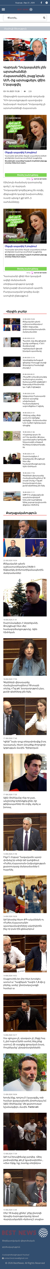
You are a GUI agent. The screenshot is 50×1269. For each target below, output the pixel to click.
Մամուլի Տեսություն (15, 28)
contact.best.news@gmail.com (16, 1258)
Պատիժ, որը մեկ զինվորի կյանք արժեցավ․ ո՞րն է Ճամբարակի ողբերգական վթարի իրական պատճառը (34, 346)
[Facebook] (41, 3)
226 (30, 91)
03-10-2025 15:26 (11, 91)
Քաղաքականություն (21, 512)
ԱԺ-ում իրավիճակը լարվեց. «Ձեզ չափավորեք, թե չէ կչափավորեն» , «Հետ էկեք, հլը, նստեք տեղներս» (23, 1160)
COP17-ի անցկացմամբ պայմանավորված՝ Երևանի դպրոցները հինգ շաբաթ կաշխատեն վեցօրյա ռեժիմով (34, 500)
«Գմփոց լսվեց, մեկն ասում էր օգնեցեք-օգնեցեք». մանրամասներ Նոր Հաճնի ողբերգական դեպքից (35, 420)
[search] (44, 17)
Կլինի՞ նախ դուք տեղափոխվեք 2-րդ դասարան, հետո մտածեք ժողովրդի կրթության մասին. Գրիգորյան (24, 744)
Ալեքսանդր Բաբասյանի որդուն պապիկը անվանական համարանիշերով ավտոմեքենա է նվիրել (34, 401)
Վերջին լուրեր (16, 311)
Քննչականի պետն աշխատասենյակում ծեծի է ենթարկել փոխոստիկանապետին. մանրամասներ (34, 327)
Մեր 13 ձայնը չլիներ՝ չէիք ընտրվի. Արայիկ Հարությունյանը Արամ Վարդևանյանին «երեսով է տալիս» (23, 1216)
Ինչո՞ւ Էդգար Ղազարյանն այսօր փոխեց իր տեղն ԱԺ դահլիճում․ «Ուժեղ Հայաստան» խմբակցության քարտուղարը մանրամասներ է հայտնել (24, 863)
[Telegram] (47, 3)
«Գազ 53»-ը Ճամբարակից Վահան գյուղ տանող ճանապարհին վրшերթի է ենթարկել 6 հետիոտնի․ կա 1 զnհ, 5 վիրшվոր (35, 382)
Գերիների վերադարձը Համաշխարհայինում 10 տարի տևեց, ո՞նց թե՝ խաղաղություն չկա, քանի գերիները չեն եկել (34, 481)
